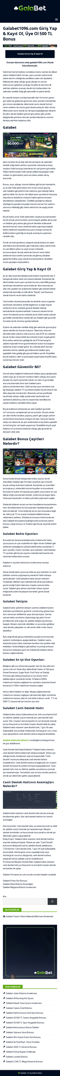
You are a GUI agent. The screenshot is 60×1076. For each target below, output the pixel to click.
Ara (4, 896)
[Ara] (52, 901)
